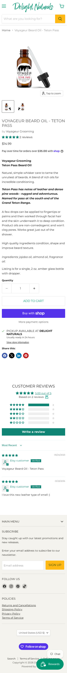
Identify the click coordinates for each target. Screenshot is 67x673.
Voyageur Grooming (20, 131)
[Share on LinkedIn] (19, 355)
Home (6, 30)
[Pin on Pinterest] (26, 355)
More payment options (33, 321)
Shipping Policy (12, 609)
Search (11, 658)
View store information (18, 342)
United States (32, 632)
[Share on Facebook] (4, 355)
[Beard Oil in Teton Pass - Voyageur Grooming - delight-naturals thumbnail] (8, 106)
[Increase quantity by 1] (34, 288)
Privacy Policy (11, 613)
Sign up (55, 565)
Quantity (7, 280)
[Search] (60, 19)
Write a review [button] (33, 432)
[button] (11, 137)
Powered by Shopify (34, 666)
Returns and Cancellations (19, 605)
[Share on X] (12, 355)
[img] (10, 455)
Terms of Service (12, 617)
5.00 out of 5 (43, 393)
